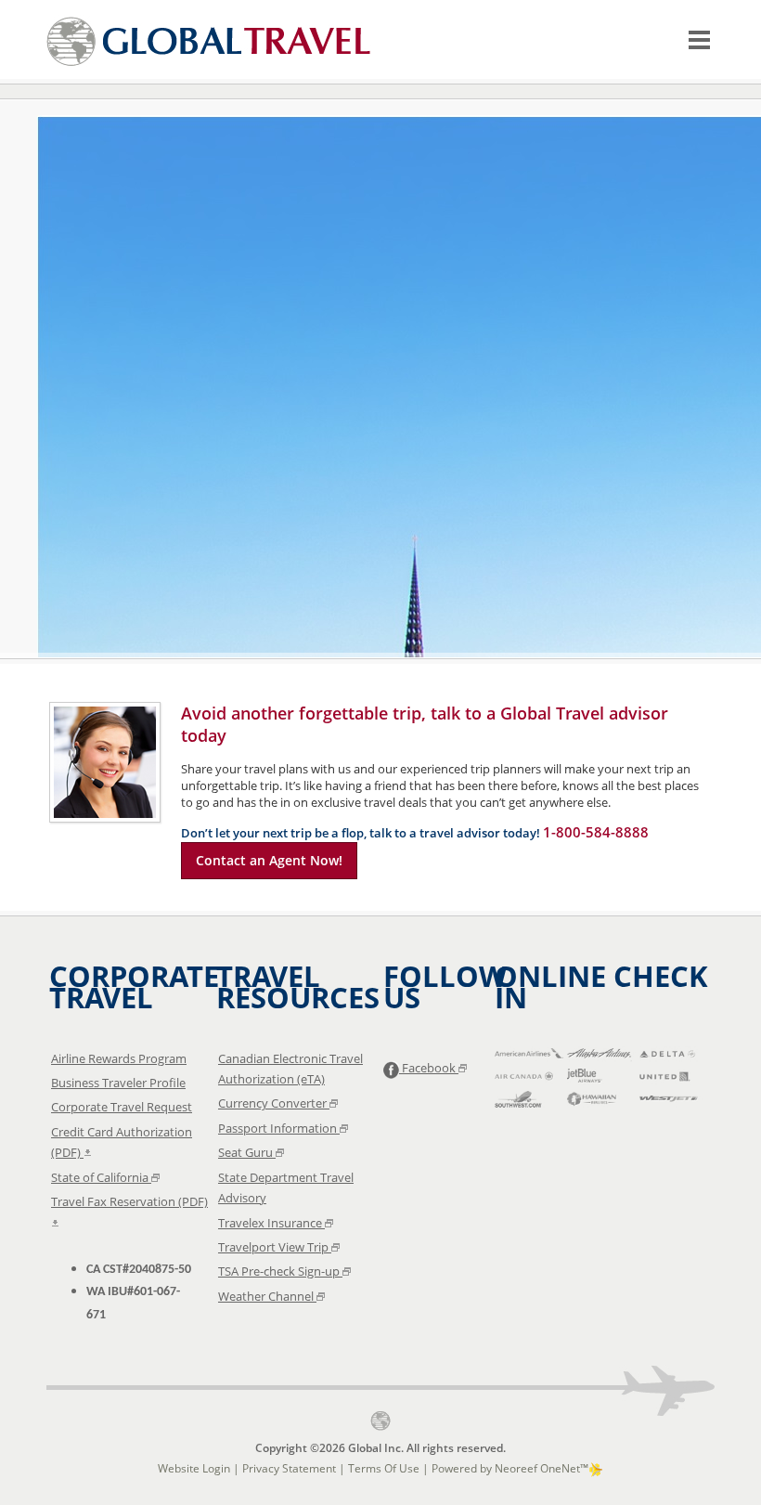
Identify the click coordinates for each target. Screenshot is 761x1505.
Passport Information (279, 1128)
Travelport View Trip (274, 1247)
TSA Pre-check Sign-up (280, 1271)
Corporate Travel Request (121, 1106)
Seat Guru (247, 1152)
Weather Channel (267, 1296)
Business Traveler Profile (118, 1082)
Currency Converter (273, 1103)
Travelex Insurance (271, 1222)
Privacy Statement (289, 1468)
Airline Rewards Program (119, 1058)
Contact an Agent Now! (269, 860)
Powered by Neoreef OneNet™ (510, 1468)
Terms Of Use (383, 1468)
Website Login (194, 1468)
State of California (101, 1177)
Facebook (428, 1067)
